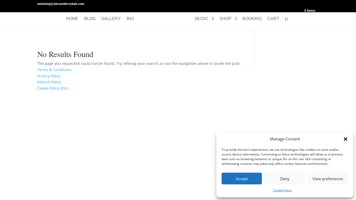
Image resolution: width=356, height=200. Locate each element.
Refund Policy (49, 81)
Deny (285, 178)
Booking (252, 19)
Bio (130, 19)
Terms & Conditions (54, 69)
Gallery (111, 19)
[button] (345, 139)
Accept (242, 178)
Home (72, 19)
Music (201, 19)
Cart (273, 19)
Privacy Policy (48, 75)
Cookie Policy (282, 190)
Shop (225, 19)
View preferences (327, 178)
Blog (90, 19)
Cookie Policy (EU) (52, 88)
